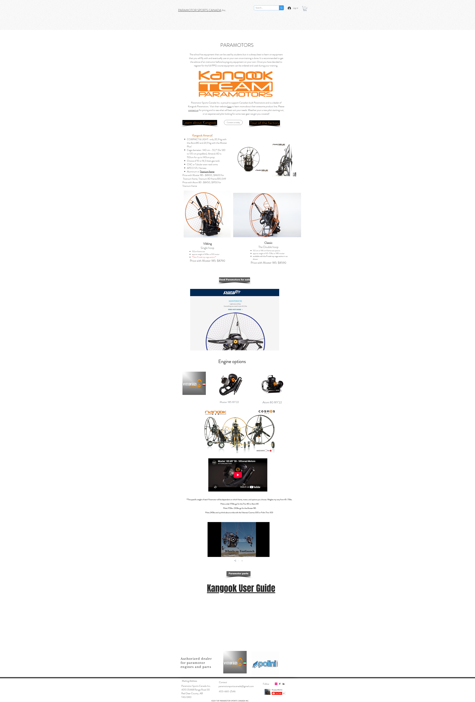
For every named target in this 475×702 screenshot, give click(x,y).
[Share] (235, 560)
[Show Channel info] (242, 560)
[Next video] (264, 539)
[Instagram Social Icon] (276, 684)
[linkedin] (283, 684)
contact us (193, 110)
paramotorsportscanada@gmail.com (236, 686)
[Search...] (281, 7)
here (229, 106)
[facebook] (280, 684)
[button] (305, 8)
